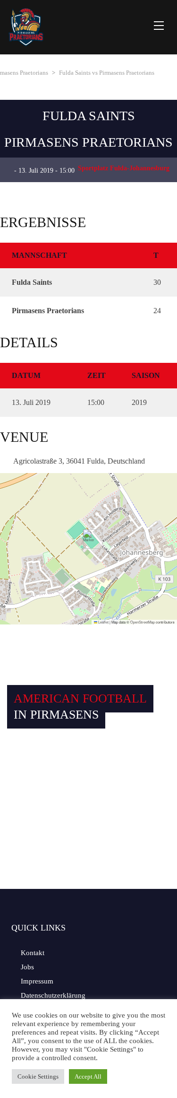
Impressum (37, 981)
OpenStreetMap (142, 621)
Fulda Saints (88, 115)
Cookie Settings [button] (38, 1076)
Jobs (27, 967)
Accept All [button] (88, 1076)
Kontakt (32, 953)
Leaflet (103, 621)
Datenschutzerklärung (53, 995)
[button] (89, 539)
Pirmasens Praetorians (88, 142)
